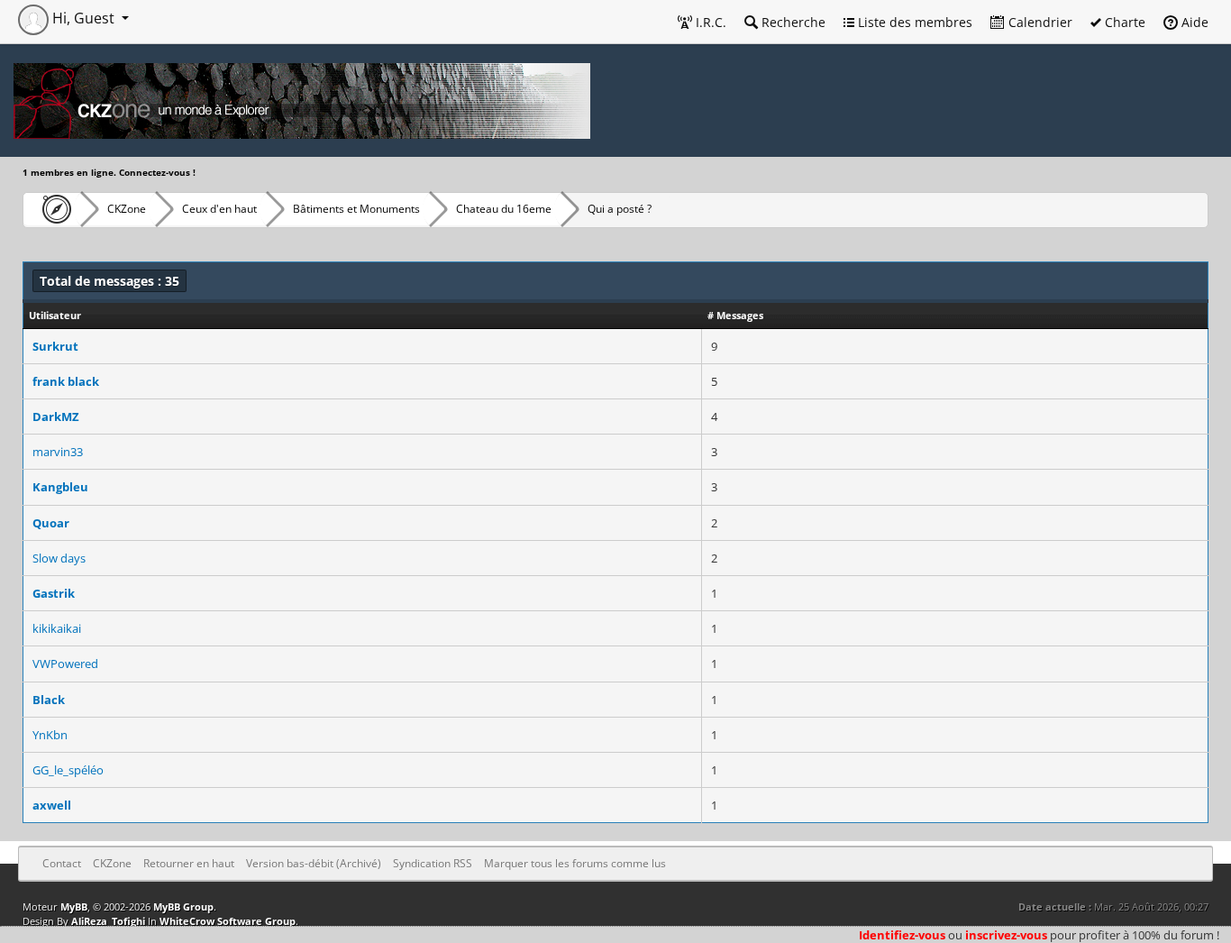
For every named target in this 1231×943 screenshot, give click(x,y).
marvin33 (57, 452)
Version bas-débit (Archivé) (313, 863)
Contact (61, 863)
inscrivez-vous (1006, 935)
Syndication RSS (432, 863)
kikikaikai (56, 628)
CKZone (126, 208)
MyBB (73, 906)
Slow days (59, 558)
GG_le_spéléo (68, 770)
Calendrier (1038, 22)
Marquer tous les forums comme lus (575, 863)
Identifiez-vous (902, 935)
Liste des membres (913, 22)
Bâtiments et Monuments (356, 208)
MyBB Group (183, 906)
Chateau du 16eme (504, 208)
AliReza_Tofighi (108, 921)
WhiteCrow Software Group (228, 921)
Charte (1123, 22)
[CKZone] (51, 209)
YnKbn (50, 735)
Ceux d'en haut (219, 208)
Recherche (791, 22)
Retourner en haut (188, 863)
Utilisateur (55, 315)
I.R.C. (709, 22)
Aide (1193, 22)
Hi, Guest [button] (83, 18)
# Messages (735, 315)
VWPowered (65, 663)
